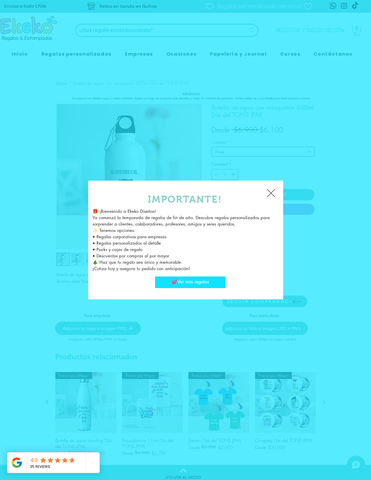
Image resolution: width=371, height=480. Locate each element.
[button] (271, 193)
